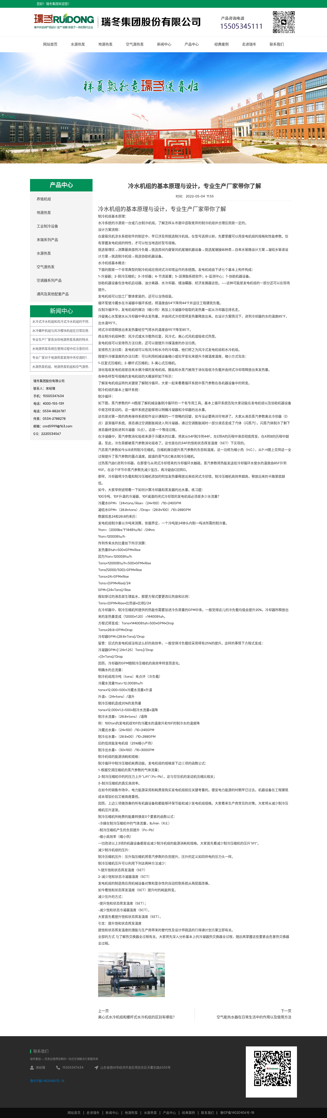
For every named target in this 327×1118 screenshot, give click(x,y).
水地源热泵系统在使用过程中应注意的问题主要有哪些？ (71, 348)
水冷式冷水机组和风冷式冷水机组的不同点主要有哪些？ (71, 321)
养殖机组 (44, 199)
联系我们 (277, 44)
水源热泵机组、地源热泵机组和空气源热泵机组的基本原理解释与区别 (80, 366)
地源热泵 (105, 44)
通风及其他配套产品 (53, 294)
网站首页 (50, 44)
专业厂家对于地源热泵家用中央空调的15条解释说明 (68, 357)
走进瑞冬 (249, 44)
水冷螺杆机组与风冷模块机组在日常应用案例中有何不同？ (72, 330)
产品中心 (192, 44)
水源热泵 (78, 44)
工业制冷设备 (47, 226)
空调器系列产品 (49, 280)
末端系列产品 (47, 240)
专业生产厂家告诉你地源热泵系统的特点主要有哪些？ (69, 339)
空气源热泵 (135, 44)
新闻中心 (164, 44)
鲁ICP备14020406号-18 (47, 1081)
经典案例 (221, 44)
